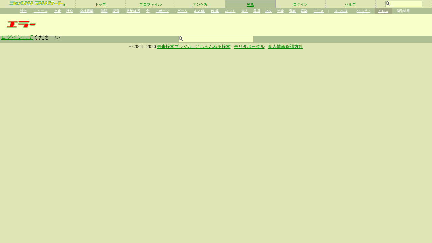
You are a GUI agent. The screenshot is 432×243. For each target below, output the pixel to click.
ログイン (300, 4)
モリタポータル (249, 46)
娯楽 (304, 11)
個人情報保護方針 (285, 46)
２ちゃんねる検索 (213, 46)
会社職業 (86, 11)
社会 (69, 11)
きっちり (341, 11)
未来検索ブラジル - (176, 46)
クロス (383, 11)
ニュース (40, 11)
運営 (256, 11)
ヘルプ (350, 4)
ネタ (268, 11)
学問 (104, 11)
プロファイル (150, 4)
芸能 (280, 11)
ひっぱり (363, 11)
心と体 (199, 11)
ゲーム (182, 11)
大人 (244, 11)
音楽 (292, 11)
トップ (100, 4)
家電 (116, 11)
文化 (57, 11)
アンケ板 (200, 4)
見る (250, 5)
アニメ (319, 11)
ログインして (17, 37)
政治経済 (133, 11)
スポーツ (162, 11)
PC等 (215, 11)
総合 (23, 11)
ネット (230, 11)
